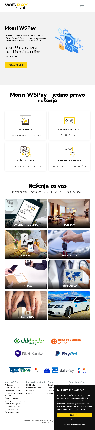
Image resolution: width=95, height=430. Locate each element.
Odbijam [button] (74, 420)
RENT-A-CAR (69, 255)
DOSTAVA (26, 286)
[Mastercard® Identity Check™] (37, 370)
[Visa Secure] (47, 370)
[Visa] (84, 372)
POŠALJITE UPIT (15, 65)
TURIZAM (69, 225)
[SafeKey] (63, 370)
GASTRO (25, 255)
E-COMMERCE (25, 129)
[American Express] (79, 369)
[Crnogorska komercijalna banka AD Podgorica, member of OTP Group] (29, 341)
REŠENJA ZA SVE (25, 160)
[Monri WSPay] (16, 6)
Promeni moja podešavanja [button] (74, 424)
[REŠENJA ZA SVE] (25, 152)
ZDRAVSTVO (69, 286)
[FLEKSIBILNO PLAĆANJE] (69, 121)
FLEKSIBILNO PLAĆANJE (69, 129)
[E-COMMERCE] (25, 121)
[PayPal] (66, 353)
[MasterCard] (84, 369)
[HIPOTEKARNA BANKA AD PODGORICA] (66, 341)
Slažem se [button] (75, 415)
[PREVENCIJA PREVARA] (69, 152)
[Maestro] (79, 372)
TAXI (69, 317)
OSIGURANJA (26, 317)
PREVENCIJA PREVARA (69, 160)
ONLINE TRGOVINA (26, 225)
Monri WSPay (20, 28)
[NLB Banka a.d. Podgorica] (29, 353)
